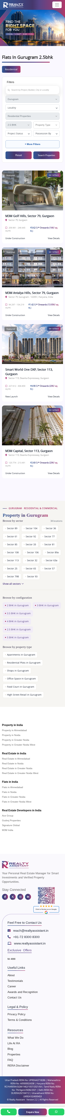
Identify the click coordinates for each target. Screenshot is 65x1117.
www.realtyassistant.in (30, 943)
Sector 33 (31, 544)
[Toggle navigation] (57, 4)
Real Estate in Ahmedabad (16, 758)
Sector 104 (31, 528)
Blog (10, 1048)
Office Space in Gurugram (21, 678)
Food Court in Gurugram (20, 686)
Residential (11, 69)
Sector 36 (51, 528)
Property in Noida (11, 735)
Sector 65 (31, 568)
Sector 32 (32, 560)
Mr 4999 (11, 959)
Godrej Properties (11, 820)
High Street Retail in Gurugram (24, 694)
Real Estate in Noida (13, 763)
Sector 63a (51, 560)
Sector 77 (49, 536)
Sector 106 (33, 552)
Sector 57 (49, 568)
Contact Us (15, 997)
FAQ (10, 1060)
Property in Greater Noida (15, 740)
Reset (18, 155)
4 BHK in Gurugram (18, 621)
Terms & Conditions (20, 1020)
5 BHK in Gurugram (18, 637)
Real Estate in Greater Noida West (20, 773)
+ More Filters (32, 144)
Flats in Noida (9, 792)
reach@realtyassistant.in (30, 930)
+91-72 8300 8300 (26, 937)
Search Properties (46, 155)
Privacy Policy (17, 1014)
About (11, 975)
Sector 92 (31, 536)
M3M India (7, 830)
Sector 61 (12, 536)
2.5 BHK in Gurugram (19, 629)
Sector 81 (49, 544)
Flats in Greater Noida (13, 797)
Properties (14, 1054)
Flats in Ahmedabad (12, 787)
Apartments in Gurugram (21, 654)
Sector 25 (12, 568)
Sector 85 (12, 544)
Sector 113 (13, 560)
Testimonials (15, 981)
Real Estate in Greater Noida (17, 768)
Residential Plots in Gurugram (23, 662)
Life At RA (14, 1043)
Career (12, 986)
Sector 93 (32, 576)
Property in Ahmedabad (14, 730)
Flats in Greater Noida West (16, 801)
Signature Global (11, 825)
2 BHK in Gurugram (18, 605)
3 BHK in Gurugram (48, 605)
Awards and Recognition (23, 992)
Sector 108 (13, 552)
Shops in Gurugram (18, 670)
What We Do (15, 1037)
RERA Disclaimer (18, 1065)
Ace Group (7, 815)
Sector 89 (12, 528)
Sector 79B (13, 576)
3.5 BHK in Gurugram (19, 613)
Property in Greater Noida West (18, 744)
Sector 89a (53, 552)
